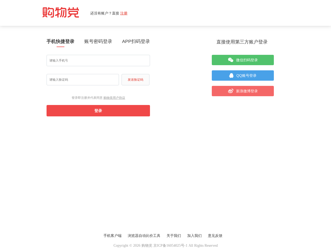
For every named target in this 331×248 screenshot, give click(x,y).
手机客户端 (112, 236)
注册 (123, 13)
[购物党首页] (66, 13)
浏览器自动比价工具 (144, 236)
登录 (98, 110)
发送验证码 (135, 79)
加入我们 (194, 236)
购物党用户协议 (114, 98)
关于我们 (174, 236)
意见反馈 (215, 236)
